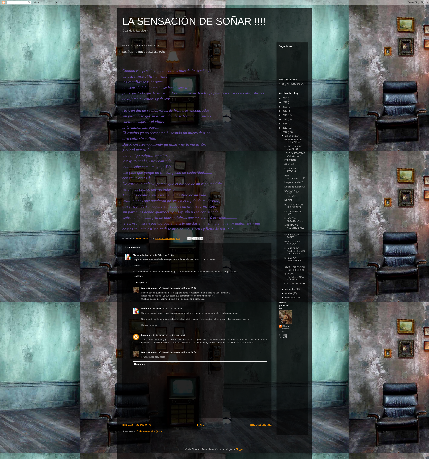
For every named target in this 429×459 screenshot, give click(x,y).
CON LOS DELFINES (294, 283)
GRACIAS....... (291, 164)
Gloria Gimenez (149, 288)
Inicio (200, 424)
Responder (138, 276)
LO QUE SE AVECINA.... (291, 170)
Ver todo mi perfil (283, 336)
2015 (285, 119)
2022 (285, 102)
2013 (285, 128)
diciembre (290, 136)
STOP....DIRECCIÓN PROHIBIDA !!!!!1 (294, 268)
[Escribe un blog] (192, 238)
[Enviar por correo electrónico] (189, 238)
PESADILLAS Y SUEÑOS (292, 243)
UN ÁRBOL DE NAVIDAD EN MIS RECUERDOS (294, 251)
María (136, 255)
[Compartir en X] (195, 238)
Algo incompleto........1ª (294, 176)
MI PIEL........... (292, 200)
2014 (285, 123)
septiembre (291, 297)
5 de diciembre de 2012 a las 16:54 (179, 352)
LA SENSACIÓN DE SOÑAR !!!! (194, 21)
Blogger (239, 449)
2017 (285, 111)
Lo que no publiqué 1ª (294, 186)
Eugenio (145, 335)
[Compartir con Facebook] (198, 238)
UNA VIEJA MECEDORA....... (294, 219)
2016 (285, 115)
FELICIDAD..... (291, 160)
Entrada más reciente (136, 424)
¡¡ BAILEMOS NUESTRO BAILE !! (294, 228)
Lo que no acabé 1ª (293, 182)
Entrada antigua (260, 424)
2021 (285, 106)
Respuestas (142, 282)
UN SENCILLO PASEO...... (291, 236)
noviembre (290, 289)
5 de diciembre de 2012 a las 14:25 (157, 255)
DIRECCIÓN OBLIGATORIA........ (295, 260)
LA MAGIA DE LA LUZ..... (292, 212)
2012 (285, 132)
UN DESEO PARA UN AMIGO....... (293, 147)
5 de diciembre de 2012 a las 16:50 (168, 335)
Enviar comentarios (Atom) (149, 431)
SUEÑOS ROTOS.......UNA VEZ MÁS (294, 277)
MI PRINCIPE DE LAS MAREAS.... (294, 141)
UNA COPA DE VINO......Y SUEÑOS (291, 193)
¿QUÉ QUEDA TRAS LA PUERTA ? (294, 154)
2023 (285, 98)
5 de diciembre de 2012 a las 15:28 (179, 288)
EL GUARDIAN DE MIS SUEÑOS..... (294, 206)
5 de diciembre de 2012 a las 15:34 (165, 308)
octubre (289, 293)
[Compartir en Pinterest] (201, 238)
